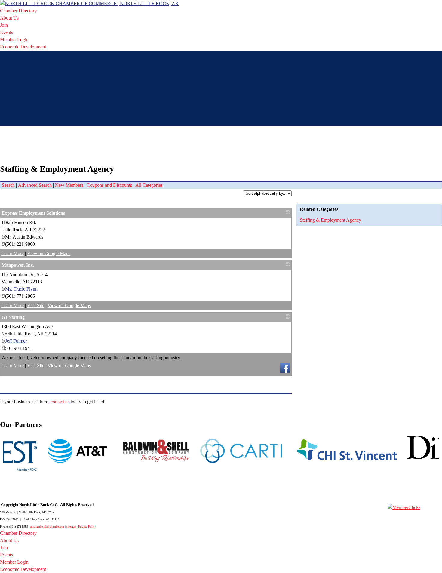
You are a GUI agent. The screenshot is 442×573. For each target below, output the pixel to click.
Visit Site (35, 305)
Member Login (14, 39)
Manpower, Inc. (18, 265)
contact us (60, 401)
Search (8, 185)
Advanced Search (35, 185)
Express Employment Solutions (33, 213)
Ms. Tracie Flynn (21, 288)
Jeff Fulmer (16, 340)
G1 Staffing (13, 317)
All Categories (149, 185)
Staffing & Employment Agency (330, 220)
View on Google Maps (48, 253)
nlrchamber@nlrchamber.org (47, 526)
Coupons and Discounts (109, 185)
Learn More (12, 253)
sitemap (71, 526)
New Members (69, 185)
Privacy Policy (87, 526)
